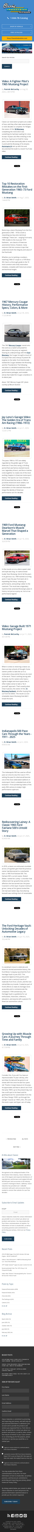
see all (5, 1306)
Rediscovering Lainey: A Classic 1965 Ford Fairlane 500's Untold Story (16, 826)
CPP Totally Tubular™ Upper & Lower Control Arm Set (17, 1265)
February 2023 (7, 1332)
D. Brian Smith (10, 197)
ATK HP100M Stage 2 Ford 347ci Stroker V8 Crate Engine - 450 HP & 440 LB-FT (15, 1255)
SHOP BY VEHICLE (16, 26)
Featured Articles (8, 1292)
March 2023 (6, 1319)
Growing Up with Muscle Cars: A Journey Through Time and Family (16, 1037)
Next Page (16, 1147)
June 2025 (6, 1322)
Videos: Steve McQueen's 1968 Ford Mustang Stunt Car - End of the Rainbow (16, 1260)
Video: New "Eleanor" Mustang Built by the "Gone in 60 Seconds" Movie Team (16, 1274)
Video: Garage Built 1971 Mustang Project (16, 627)
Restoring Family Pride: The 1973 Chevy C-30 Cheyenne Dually (14, 1269)
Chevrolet (6, 1296)
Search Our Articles (8, 57)
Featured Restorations (10, 1289)
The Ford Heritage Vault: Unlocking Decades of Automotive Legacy (16, 928)
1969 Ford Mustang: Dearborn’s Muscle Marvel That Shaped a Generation (15, 529)
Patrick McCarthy (11, 89)
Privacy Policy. (13, 1482)
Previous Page (11, 1139)
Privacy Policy (8, 1527)
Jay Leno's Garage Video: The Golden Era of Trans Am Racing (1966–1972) (16, 420)
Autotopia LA (7, 146)
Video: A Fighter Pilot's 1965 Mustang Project (15, 82)
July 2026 (5, 1329)
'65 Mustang (19, 129)
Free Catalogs (16, 32)
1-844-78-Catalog (19, 18)
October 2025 (7, 1326)
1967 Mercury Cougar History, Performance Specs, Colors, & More (15, 304)
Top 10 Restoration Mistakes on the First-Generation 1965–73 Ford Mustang (17, 188)
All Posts (25, 1139)
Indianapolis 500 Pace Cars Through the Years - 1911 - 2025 (16, 734)
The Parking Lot (8, 1299)
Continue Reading (11, 157)
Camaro (5, 1302)
